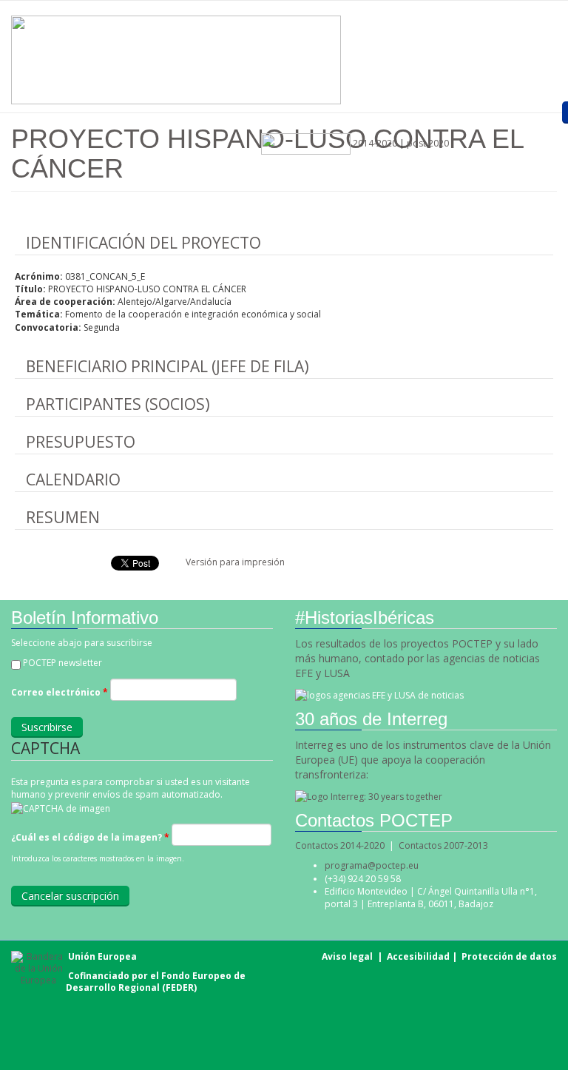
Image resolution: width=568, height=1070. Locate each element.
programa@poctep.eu (372, 865)
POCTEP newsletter (62, 662)
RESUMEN (63, 517)
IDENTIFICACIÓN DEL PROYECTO (143, 242)
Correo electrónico (59, 692)
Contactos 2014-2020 (340, 845)
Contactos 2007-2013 (443, 845)
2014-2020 (374, 143)
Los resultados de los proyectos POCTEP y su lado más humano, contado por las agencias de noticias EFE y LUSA (417, 658)
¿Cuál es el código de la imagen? (90, 837)
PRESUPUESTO (80, 441)
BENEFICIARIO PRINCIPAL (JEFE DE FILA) (167, 366)
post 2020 (428, 143)
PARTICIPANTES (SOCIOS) (118, 404)
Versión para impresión (235, 562)
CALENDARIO (73, 479)
